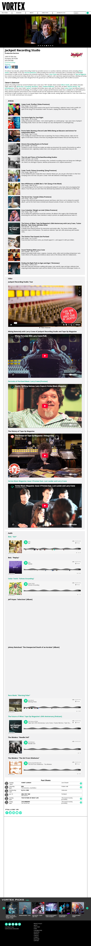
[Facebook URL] (6, 67)
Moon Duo (20, 86)
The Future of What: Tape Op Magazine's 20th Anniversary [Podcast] (35, 716)
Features (5, 12)
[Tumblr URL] (16, 67)
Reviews (18, 12)
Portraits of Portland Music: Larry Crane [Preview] (28, 381)
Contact (36, 935)
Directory (45, 12)
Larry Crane (52, 74)
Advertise (36, 932)
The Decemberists (30, 72)
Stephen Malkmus (48, 86)
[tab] (26, 900)
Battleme (35, 86)
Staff (35, 928)
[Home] (13, 10)
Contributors (38, 930)
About (35, 925)
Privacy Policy (38, 923)
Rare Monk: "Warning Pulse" (19, 695)
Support (36, 940)
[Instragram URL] (13, 67)
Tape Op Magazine (80, 74)
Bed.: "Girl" (12, 537)
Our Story (37, 927)
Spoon (28, 88)
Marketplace (61, 12)
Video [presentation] (27, 900)
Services (36, 934)
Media (31, 12)
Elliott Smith (65, 85)
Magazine (36, 939)
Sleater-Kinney (72, 86)
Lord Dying (27, 86)
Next (87, 908)
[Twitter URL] (9, 67)
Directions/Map (10, 62)
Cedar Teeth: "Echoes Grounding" (21, 579)
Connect (36, 937)
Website (7, 64)
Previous (4, 908)
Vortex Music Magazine (12, 929)
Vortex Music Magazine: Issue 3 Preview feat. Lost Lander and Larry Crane (37, 481)
